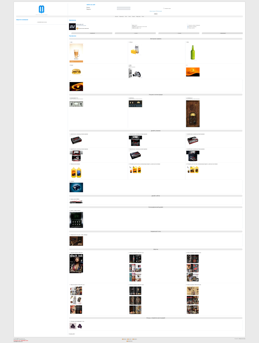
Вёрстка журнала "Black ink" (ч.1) (137, 252)
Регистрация (159, 11)
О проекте (236, 338)
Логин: (88, 7)
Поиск (143, 16)
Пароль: (88, 9)
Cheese (131, 42)
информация (223, 33)
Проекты (116, 16)
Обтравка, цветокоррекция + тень (77, 321)
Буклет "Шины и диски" (75, 210)
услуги (136, 33)
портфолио (92, 33)
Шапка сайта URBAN (75, 199)
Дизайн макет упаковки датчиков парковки (79, 134)
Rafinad (72, 181)
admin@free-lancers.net (18, 341)
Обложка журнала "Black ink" (77, 252)
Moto (130, 65)
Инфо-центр (138, 16)
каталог (39, 22)
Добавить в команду (192, 26)
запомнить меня (168, 8)
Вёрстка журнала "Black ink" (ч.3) (77, 284)
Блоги (126, 16)
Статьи (129, 16)
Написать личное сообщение (194, 25)
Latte (71, 42)
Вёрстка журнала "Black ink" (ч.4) (137, 284)
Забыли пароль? (153, 11)
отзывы (179, 33)
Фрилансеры (121, 16)
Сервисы (133, 16)
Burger (71, 65)
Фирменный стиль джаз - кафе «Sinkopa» (79, 234)
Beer (188, 42)
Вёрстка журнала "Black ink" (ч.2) (194, 252)
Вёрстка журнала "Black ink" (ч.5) (194, 284)
